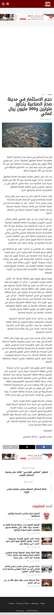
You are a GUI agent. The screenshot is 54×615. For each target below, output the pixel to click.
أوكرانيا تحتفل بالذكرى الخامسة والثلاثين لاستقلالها (24, 515)
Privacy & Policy (22, 603)
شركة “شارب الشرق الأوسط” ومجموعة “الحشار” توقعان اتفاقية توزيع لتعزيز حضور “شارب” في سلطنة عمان (23, 541)
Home (50, 94)
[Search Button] (3, 3)
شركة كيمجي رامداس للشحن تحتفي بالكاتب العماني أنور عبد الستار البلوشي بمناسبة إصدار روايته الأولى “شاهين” (21, 569)
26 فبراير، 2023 (45, 119)
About (42, 603)
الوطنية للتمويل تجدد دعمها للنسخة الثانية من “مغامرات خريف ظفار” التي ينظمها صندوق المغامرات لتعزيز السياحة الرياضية (21, 527)
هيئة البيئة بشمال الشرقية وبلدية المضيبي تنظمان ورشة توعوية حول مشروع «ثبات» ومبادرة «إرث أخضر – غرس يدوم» (22, 555)
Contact (11, 603)
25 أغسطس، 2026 (32, 519)
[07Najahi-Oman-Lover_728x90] (27, 17)
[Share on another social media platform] (10, 447)
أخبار (43, 94)
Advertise (34, 603)
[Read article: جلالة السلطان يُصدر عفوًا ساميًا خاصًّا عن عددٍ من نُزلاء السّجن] (47, 582)
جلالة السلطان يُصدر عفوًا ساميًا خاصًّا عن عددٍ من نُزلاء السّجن (22, 581)
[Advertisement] (27, 56)
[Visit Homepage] (48, 4)
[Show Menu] (7, 4)
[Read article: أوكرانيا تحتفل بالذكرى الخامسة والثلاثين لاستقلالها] (47, 516)
